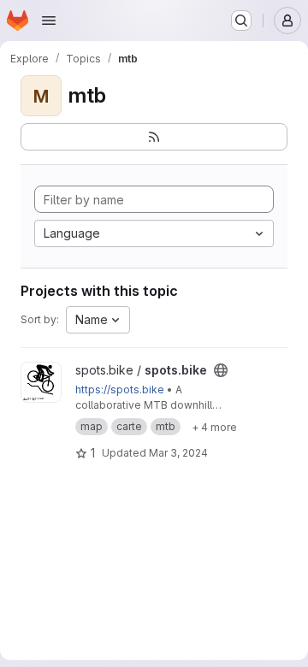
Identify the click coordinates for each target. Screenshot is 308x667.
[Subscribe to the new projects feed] (154, 137)
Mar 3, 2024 (178, 452)
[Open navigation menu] (48, 20)
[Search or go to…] (241, 20)
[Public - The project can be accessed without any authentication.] (221, 370)
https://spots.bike (119, 389)
